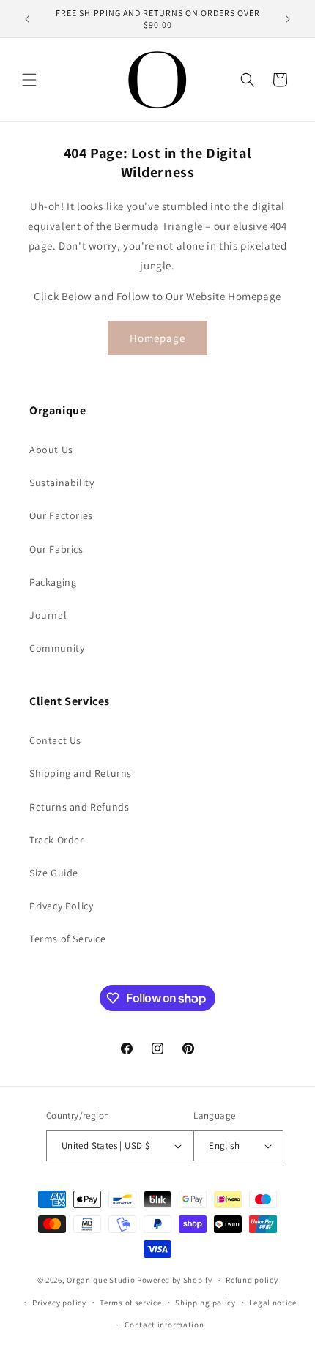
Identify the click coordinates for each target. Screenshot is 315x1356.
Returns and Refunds (79, 806)
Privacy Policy (61, 905)
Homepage (157, 338)
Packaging (52, 582)
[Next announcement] (288, 19)
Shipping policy (205, 1302)
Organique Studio (101, 1280)
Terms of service (130, 1302)
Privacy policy (59, 1302)
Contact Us (55, 740)
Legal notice (272, 1302)
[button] (29, 80)
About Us (51, 449)
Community (56, 648)
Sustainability (61, 482)
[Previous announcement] (27, 19)
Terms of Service (67, 938)
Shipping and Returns (80, 773)
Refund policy (252, 1280)
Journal (48, 615)
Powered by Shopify (174, 1280)
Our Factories (61, 515)
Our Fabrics (56, 549)
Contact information (164, 1324)
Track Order (56, 839)
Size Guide (53, 872)
